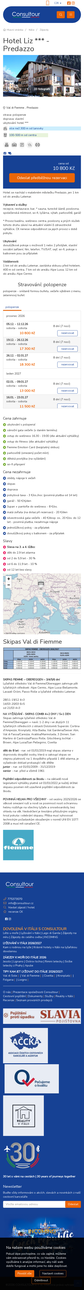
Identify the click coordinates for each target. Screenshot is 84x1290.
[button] (40, 585)
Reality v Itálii (64, 996)
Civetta (48, 976)
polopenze (12, 307)
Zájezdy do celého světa (26, 937)
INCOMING (51, 937)
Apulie (29, 965)
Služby (49, 996)
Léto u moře (11, 933)
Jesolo (7, 961)
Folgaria (8, 980)
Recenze (8, 1000)
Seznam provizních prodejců (34, 1000)
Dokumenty (35, 996)
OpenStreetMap (11, 633)
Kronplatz (64, 976)
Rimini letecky (54, 961)
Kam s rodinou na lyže (17, 947)
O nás (7, 992)
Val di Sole (10, 976)
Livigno (22, 980)
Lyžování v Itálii (30, 933)
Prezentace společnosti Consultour (35, 992)
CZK (56, 3)
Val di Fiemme (15, 108)
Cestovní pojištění (14, 996)
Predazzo (32, 108)
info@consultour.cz (20, 903)
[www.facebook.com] (69, 3)
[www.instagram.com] (73, 3)
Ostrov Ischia (34, 961)
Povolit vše (25, 1273)
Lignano (18, 961)
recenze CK (15, 912)
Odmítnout (41, 1280)
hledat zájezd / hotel (21, 907)
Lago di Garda (51, 933)
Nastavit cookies (53, 1273)
